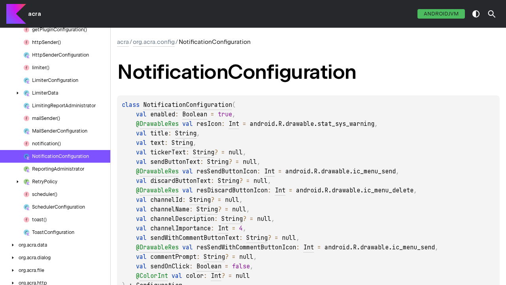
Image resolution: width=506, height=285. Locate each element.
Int (233, 124)
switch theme (476, 14)
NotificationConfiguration (187, 105)
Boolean (194, 114)
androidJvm (441, 14)
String (185, 133)
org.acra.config (154, 42)
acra (34, 13)
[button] (492, 14)
